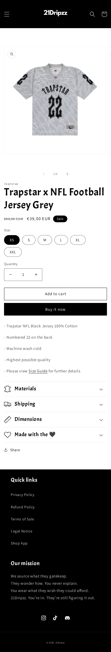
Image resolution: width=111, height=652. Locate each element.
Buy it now (55, 309)
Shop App (19, 543)
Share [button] (15, 449)
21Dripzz (60, 642)
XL (78, 240)
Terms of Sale (22, 519)
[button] (7, 14)
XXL (13, 252)
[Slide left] (44, 174)
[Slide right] (67, 174)
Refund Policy (23, 507)
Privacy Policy (22, 494)
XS (12, 240)
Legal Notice (21, 531)
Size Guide (38, 370)
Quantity (11, 264)
